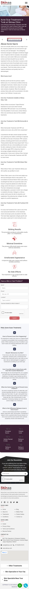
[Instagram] (8, 502)
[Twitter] (14, 502)
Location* (3, 297)
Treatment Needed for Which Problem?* (10, 303)
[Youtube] (17, 502)
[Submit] (25, 473)
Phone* (2, 291)
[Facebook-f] (1, 502)
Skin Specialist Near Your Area (13, 579)
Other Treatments (15, 566)
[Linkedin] (4, 502)
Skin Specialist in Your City (15, 572)
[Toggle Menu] (26, 3)
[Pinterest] (11, 502)
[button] (2, 39)
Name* (2, 285)
